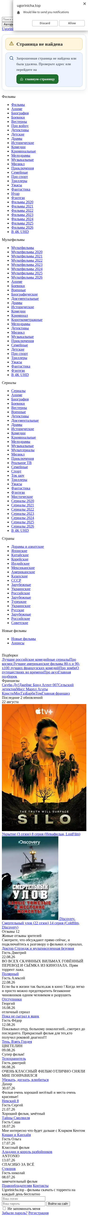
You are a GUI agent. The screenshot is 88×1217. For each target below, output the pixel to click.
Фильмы (18, 105)
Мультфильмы (22, 248)
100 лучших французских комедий (31, 668)
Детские (17, 134)
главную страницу (40, 79)
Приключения (22, 168)
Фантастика (20, 189)
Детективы (20, 130)
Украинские (21, 589)
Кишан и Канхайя (16, 1135)
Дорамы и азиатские (27, 546)
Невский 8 (10, 1101)
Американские (23, 572)
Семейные (19, 172)
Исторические (22, 143)
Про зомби (67, 668)
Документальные (25, 298)
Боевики (18, 117)
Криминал (19, 315)
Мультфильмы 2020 (26, 252)
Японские (19, 551)
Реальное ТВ (21, 463)
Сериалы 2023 (22, 514)
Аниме (16, 109)
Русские (17, 610)
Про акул (51, 672)
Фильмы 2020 (22, 202)
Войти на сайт (58, 1203)
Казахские (19, 576)
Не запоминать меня (24, 1209)
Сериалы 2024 (22, 518)
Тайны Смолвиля (16, 1118)
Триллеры (19, 181)
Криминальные (23, 151)
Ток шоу (17, 475)
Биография (20, 113)
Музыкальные (22, 160)
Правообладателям (17, 1186)
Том (38, 693)
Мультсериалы (22, 450)
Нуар (15, 194)
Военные (18, 290)
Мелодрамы (20, 155)
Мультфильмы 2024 (26, 269)
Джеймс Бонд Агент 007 (38, 685)
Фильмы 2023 (22, 215)
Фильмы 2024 (22, 219)
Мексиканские (23, 568)
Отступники (12, 999)
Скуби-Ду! (10, 685)
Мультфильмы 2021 (26, 256)
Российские (20, 593)
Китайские (20, 555)
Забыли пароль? (14, 1213)
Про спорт (19, 177)
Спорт (16, 471)
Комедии (18, 147)
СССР (16, 580)
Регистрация (38, 1213)
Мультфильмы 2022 (26, 260)
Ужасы (16, 185)
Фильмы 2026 (22, 227)
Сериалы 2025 (22, 522)
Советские (19, 623)
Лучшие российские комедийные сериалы (35, 659)
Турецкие (19, 602)
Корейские (19, 559)
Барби (30, 693)
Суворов (9, 1169)
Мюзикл (18, 164)
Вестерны (19, 122)
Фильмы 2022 (22, 210)
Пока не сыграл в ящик (20, 1016)
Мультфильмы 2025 (26, 273)
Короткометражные (26, 320)
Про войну (20, 126)
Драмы (16, 138)
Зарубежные (21, 585)
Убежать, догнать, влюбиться (25, 1080)
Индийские (20, 563)
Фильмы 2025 (22, 223)
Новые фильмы (23, 639)
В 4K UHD (20, 232)
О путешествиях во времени (40, 670)
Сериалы (18, 391)
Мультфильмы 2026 (26, 277)
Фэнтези (18, 198)
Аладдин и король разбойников (27, 1152)
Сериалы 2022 (22, 509)
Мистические (22, 497)
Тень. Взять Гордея (17, 1042)
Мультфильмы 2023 (26, 265)
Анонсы (17, 643)
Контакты (41, 1186)
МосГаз (20, 693)
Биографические (24, 294)
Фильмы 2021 (22, 206)
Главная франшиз (56, 693)
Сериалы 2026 (22, 526)
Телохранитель (14, 1059)
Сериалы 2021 (22, 505)
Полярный (10, 974)
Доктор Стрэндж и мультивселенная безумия (38, 948)
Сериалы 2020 (22, 501)
